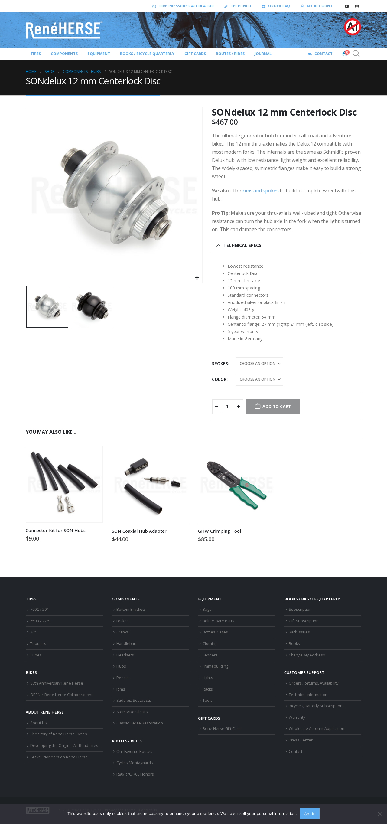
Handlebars (127, 643)
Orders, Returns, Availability (313, 683)
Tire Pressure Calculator (186, 5)
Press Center (301, 740)
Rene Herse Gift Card (222, 728)
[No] (379, 814)
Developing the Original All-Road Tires (64, 745)
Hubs (121, 666)
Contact (323, 53)
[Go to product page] (64, 484)
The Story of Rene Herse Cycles (58, 734)
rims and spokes (260, 190)
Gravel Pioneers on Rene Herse (59, 757)
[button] (356, 54)
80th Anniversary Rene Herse (56, 683)
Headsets (125, 655)
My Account (320, 5)
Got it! (310, 813)
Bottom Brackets (131, 609)
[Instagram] (357, 6)
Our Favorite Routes (134, 751)
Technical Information (308, 694)
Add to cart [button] (92, 456)
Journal (263, 53)
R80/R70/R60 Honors (135, 774)
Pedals (122, 677)
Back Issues (299, 632)
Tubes (36, 655)
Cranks (122, 632)
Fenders (210, 655)
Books (294, 643)
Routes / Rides (230, 53)
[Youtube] (347, 6)
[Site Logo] (64, 30)
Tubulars (38, 643)
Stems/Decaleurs (132, 711)
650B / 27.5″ (40, 620)
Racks (208, 689)
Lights (208, 677)
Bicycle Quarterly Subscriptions (317, 705)
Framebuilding (215, 666)
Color (219, 379)
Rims (120, 689)
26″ (33, 632)
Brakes (122, 620)
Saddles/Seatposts (133, 700)
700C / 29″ (39, 609)
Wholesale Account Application (316, 728)
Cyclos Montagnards (135, 762)
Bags (207, 609)
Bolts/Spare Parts (218, 620)
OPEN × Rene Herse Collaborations (61, 694)
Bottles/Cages (215, 632)
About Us (38, 722)
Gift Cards (195, 53)
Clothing (210, 643)
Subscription (300, 609)
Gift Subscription (304, 620)
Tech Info (241, 5)
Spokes (220, 363)
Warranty (297, 717)
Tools (208, 700)
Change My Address (307, 655)
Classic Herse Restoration (139, 723)
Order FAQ (279, 5)
